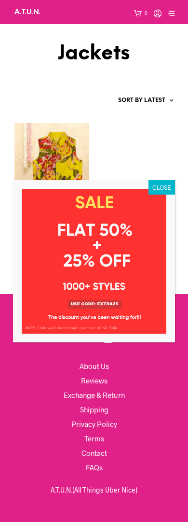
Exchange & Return (94, 395)
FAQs (94, 467)
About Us (94, 366)
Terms (94, 438)
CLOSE (161, 187)
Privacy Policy (94, 424)
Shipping (94, 409)
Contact (94, 453)
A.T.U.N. (27, 11)
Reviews (94, 380)
